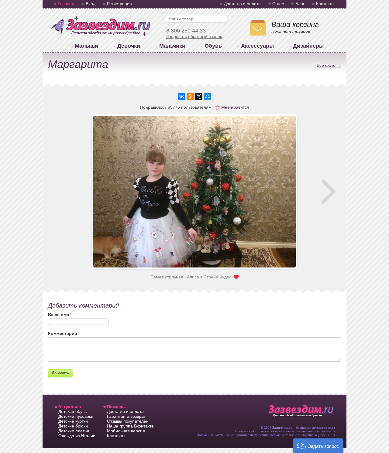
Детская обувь (72, 411)
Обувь (213, 46)
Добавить (60, 373)
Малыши (86, 46)
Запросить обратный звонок (194, 36)
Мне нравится (235, 107)
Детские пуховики (75, 416)
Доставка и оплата (242, 3)
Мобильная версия (126, 430)
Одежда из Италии (76, 435)
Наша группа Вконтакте (130, 426)
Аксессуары (257, 46)
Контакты (325, 3)
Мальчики (172, 46)
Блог (300, 3)
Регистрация (119, 3)
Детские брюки (73, 426)
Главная (66, 3)
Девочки (128, 46)
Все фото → (329, 65)
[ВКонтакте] (181, 96)
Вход (90, 3)
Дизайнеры (308, 46)
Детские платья (73, 430)
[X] (198, 96)
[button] (318, 445)
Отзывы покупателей (128, 421)
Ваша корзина (295, 24)
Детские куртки (73, 421)
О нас (278, 3)
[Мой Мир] (207, 96)
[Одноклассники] (190, 96)
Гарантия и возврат (126, 416)
